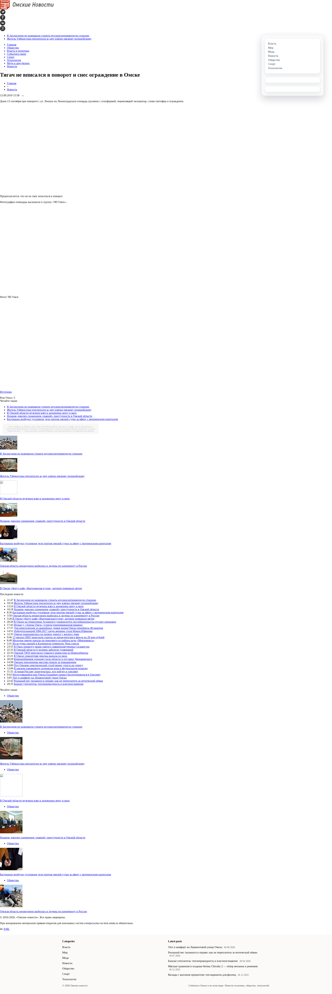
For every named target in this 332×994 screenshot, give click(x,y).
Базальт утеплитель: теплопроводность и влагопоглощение (46, 429)
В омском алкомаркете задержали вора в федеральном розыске (51, 668)
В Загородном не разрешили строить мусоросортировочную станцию (48, 35)
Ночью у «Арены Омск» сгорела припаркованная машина (48, 624)
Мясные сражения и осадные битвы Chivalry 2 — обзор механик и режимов (213, 966)
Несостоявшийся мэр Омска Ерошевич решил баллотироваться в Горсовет (56, 674)
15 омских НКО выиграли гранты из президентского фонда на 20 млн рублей (58, 637)
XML (6, 929)
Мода (65, 957)
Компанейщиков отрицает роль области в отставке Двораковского (53, 659)
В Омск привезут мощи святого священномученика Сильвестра (51, 646)
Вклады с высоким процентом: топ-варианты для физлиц (70, 431)
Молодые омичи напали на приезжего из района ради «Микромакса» (53, 640)
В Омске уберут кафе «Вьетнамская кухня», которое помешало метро (41, 588)
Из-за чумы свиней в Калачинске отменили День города (45, 643)
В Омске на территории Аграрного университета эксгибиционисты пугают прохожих (65, 621)
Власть (66, 947)
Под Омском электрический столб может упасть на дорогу (48, 665)
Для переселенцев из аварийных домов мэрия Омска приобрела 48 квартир (58, 628)
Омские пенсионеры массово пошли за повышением (45, 662)
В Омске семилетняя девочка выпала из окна (40, 655)
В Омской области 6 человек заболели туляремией (43, 649)
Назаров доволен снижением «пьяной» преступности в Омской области (49, 416)
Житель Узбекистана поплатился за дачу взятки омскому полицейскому (49, 38)
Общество (13, 695)
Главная (11, 83)
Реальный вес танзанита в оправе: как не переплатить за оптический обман (58, 680)
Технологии (69, 979)
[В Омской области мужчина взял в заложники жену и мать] (8, 493)
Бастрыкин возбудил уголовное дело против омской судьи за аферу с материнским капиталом (62, 419)
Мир (65, 952)
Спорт (66, 973)
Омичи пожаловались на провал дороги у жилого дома (46, 634)
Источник (6, 391)
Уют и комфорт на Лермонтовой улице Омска (27, 427)
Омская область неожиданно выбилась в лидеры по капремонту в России (43, 565)
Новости (12, 89)
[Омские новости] (27, 8)
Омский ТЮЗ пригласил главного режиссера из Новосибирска (51, 652)
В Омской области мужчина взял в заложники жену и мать (42, 412)
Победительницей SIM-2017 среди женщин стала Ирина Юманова (53, 631)
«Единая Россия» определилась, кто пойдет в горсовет (46, 671)
